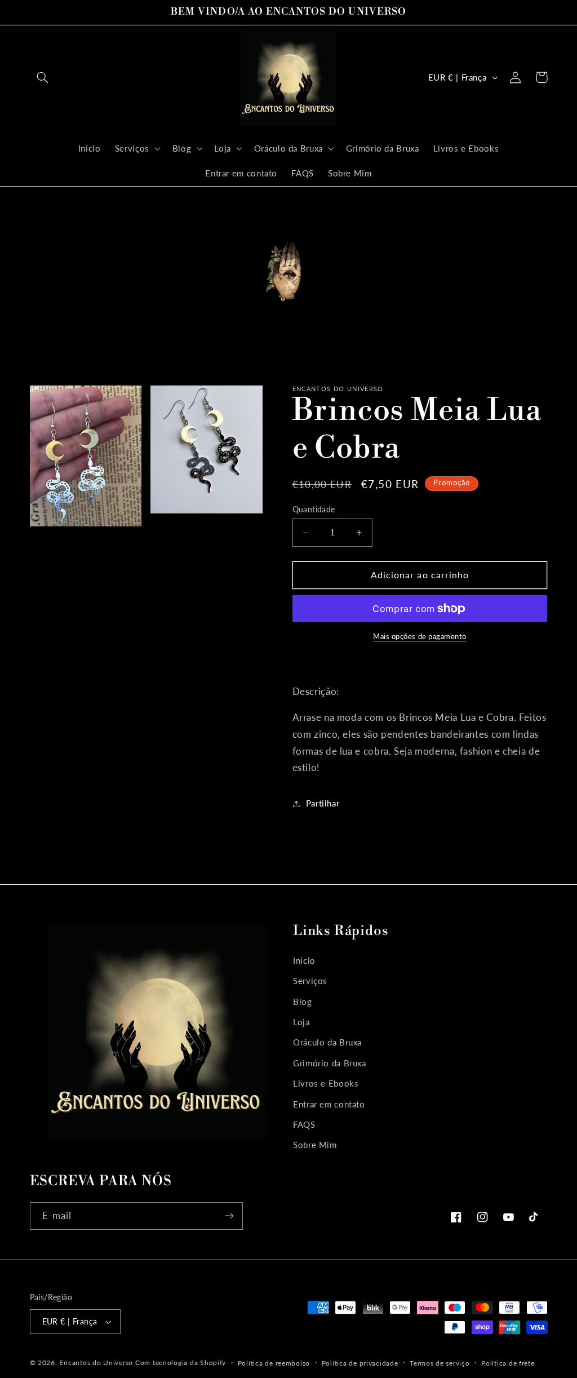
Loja (301, 1022)
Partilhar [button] (323, 803)
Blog (302, 1001)
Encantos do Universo (97, 1362)
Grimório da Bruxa (329, 1063)
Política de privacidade (360, 1363)
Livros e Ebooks (325, 1083)
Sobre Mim (315, 1145)
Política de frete (508, 1363)
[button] (43, 77)
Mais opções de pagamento (420, 636)
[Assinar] (229, 1216)
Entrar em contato (329, 1104)
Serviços (310, 981)
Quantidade (313, 509)
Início (304, 960)
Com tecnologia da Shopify (180, 1362)
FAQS (304, 1124)
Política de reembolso (274, 1363)
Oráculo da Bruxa (327, 1042)
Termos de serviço (440, 1363)
